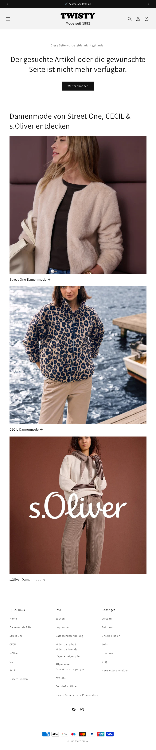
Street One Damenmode (28, 279)
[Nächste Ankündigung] (148, 4)
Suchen (60, 618)
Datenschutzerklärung (69, 635)
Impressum (63, 627)
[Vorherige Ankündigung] (7, 4)
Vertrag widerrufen (69, 656)
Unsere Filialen (19, 679)
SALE (12, 670)
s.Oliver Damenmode (25, 579)
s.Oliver (14, 653)
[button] (8, 19)
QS (11, 661)
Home (13, 618)
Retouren (107, 627)
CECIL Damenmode (24, 429)
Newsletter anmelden (115, 670)
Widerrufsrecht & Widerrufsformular (67, 647)
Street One (16, 635)
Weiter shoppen (78, 86)
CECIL (13, 644)
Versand (107, 618)
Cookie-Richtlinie (66, 686)
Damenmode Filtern (22, 627)
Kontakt (61, 677)
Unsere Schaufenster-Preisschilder (77, 695)
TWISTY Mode (81, 741)
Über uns (107, 653)
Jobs (105, 644)
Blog (104, 661)
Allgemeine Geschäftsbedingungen (70, 667)
